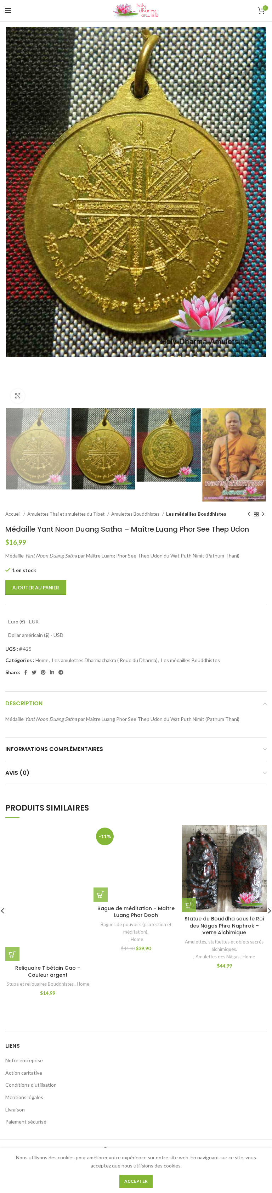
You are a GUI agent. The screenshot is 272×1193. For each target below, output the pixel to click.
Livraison (15, 1110)
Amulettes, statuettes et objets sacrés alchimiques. (224, 945)
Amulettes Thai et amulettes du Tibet (66, 514)
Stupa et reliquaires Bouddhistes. (40, 984)
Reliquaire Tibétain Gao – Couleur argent (47, 971)
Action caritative (23, 1073)
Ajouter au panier (35, 587)
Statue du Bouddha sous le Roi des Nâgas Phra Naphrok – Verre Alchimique (224, 925)
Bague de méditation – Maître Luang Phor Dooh (136, 912)
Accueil (13, 514)
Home (42, 660)
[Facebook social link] (25, 672)
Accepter (136, 1181)
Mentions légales (24, 1097)
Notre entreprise (24, 1060)
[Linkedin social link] (52, 672)
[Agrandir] (18, 396)
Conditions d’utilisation (31, 1085)
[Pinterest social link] (43, 672)
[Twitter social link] (34, 672)
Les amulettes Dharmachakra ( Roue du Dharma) (105, 660)
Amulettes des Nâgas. (218, 956)
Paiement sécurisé (25, 1122)
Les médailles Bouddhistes (196, 514)
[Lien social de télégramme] (61, 672)
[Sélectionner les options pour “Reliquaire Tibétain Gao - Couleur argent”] (12, 954)
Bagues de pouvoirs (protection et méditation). (136, 928)
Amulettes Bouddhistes (135, 514)
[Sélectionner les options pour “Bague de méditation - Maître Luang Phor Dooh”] (101, 894)
